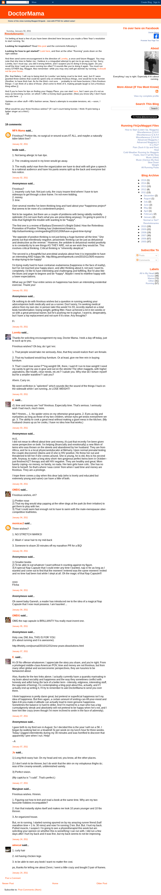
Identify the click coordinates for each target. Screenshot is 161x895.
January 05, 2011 (20, 626)
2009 (144, 229)
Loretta (64, 58)
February (149, 214)
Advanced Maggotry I (148, 140)
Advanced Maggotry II (148, 142)
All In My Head (147, 273)
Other (151, 281)
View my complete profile (146, 96)
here (76, 91)
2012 (144, 189)
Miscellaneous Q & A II (148, 134)
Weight (155, 165)
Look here (45, 51)
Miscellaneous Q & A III (147, 137)
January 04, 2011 (20, 484)
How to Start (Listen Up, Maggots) (142, 129)
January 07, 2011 (20, 651)
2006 (144, 238)
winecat (16, 845)
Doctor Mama (153, 32)
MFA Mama (18, 130)
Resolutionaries (14, 34)
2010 (144, 226)
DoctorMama (26, 13)
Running (150, 283)
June (146, 205)
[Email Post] (7, 113)
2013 (144, 186)
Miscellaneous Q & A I (148, 132)
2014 (144, 183)
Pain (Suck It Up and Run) (146, 147)
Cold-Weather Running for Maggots (141, 152)
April (146, 211)
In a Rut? (154, 145)
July (146, 201)
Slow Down (153, 162)
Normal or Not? (151, 220)
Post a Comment (13, 878)
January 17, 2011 (20, 783)
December (149, 195)
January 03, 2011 (20, 290)
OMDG (16, 489)
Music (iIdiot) (152, 157)
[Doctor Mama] (156, 38)
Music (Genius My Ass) (147, 160)
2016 (144, 180)
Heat (156, 150)
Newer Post (8, 883)
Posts (141, 255)
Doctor (150, 276)
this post (42, 46)
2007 (144, 235)
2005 (144, 241)
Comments (144, 260)
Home (55, 883)
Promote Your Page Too (150, 40)
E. (13, 400)
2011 (144, 192)
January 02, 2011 (20, 144)
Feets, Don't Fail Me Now (146, 155)
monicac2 (18, 523)
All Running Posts (150, 167)
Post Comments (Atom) (29, 889)
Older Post (102, 883)
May (146, 208)
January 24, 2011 (20, 839)
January (148, 217)
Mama (151, 278)
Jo (13, 752)
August (147, 198)
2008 (144, 232)
